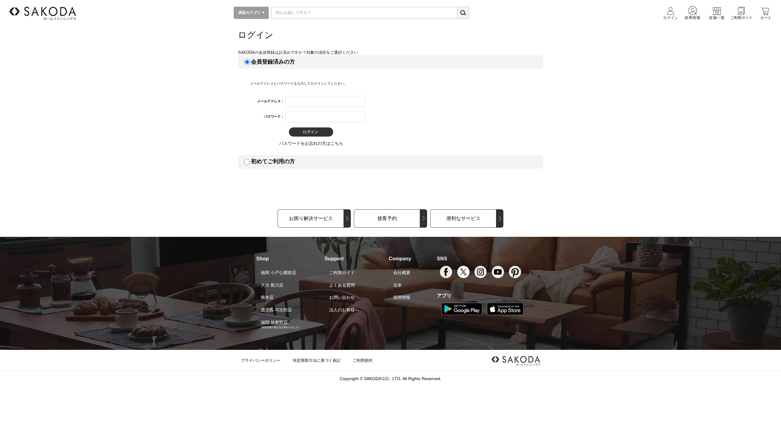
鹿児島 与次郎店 (276, 309)
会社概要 (401, 272)
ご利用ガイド (342, 272)
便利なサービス (463, 218)
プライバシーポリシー (261, 360)
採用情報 (401, 297)
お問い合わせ (342, 297)
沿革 (397, 285)
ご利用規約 (363, 360)
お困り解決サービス (311, 218)
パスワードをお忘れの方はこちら (311, 143)
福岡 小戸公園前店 (278, 272)
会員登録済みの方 (273, 62)
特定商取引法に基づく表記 (316, 360)
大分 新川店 (272, 285)
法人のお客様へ (344, 309)
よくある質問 (342, 285)
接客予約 (387, 218)
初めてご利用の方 (273, 161)
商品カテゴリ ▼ (251, 12)
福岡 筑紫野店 (274, 322)
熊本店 (267, 297)
